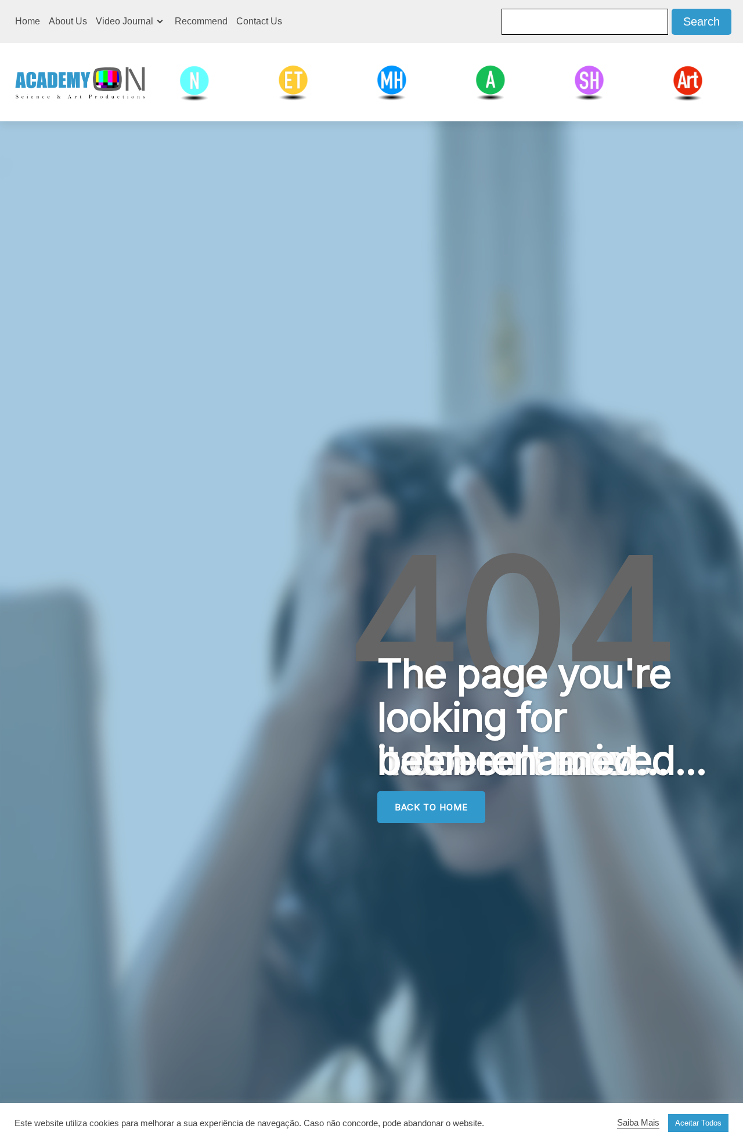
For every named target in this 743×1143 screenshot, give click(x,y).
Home (27, 21)
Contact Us (259, 21)
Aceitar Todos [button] (698, 1123)
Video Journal (124, 21)
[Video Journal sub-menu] (162, 21)
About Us (68, 21)
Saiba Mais (638, 1122)
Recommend (201, 21)
